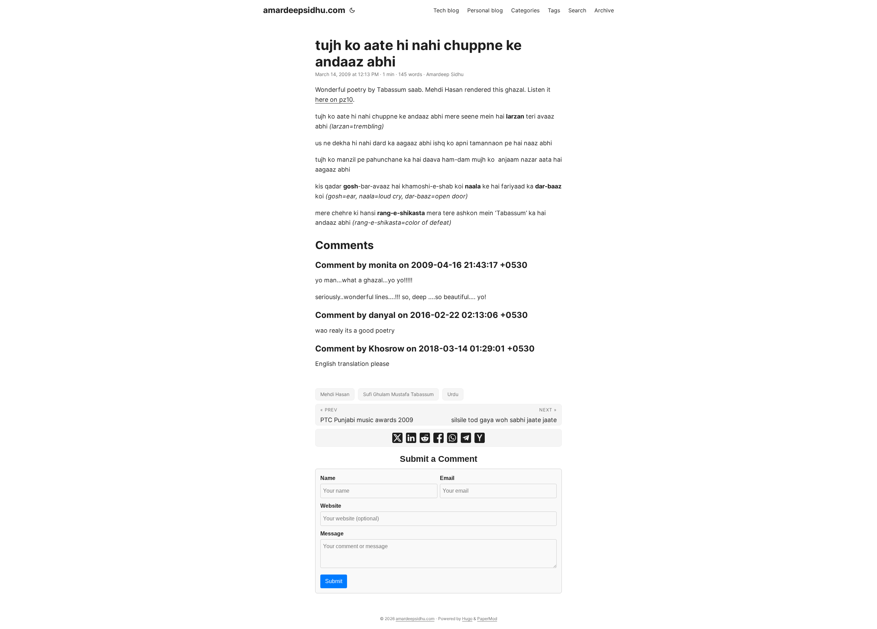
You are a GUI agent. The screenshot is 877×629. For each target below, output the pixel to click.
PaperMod (487, 618)
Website (330, 506)
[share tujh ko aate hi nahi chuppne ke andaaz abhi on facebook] (438, 438)
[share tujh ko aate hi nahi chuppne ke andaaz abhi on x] (397, 438)
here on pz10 (334, 99)
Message (332, 533)
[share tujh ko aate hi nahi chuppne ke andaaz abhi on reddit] (425, 438)
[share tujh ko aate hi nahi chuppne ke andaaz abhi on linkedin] (411, 438)
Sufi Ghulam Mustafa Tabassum (398, 394)
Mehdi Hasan (334, 394)
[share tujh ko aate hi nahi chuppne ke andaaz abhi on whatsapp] (452, 438)
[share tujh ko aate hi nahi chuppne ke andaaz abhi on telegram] (466, 438)
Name (327, 478)
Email (447, 478)
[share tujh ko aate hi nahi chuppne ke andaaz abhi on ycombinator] (479, 438)
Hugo (467, 618)
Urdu (452, 394)
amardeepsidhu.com (304, 10)
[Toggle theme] (352, 10)
